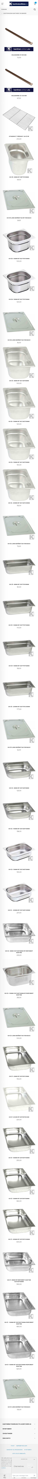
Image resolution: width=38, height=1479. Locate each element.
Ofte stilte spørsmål (19, 1453)
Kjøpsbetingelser (21, 1445)
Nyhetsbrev (28, 1449)
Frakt (12, 1445)
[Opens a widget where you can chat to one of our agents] (24, 1467)
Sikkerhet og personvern (14, 1449)
